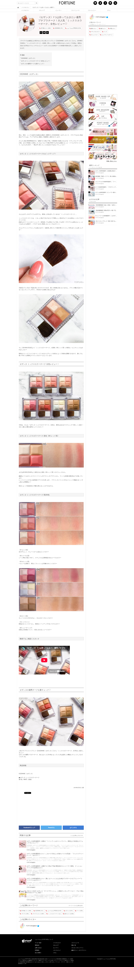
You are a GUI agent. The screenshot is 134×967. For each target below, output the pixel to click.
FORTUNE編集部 (31, 850)
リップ (105, 31)
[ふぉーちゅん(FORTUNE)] (67, 3)
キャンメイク (94, 34)
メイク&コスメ (25, 10)
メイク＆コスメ (57, 942)
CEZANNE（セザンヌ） (28, 58)
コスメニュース (75, 10)
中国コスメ (112, 28)
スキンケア (42, 10)
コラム (108, 10)
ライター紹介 (38, 942)
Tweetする (51, 827)
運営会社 (37, 945)
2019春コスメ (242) (46, 28)
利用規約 (37, 950)
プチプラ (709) (25, 913)
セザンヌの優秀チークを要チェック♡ (32, 64)
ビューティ (59, 10)
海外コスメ (103, 28)
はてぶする (73, 827)
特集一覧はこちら (111, 161)
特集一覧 (73, 945)
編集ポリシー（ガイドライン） (79, 950)
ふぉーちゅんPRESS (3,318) (73, 28)
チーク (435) (79, 910)
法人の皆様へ (38, 952)
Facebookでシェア (29, 827)
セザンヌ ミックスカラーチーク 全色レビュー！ (36, 61)
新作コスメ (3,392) (69, 913)
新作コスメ (93, 28)
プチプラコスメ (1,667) (38, 913)
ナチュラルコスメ (95, 31)
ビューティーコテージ (106, 34)
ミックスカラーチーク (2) (54, 913)
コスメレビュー (92, 10)
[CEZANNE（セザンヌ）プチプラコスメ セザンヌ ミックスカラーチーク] (51, 106)
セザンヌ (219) (69, 910)
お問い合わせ (38, 947)
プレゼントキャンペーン (77, 947)
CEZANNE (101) (58, 28)
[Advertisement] (34, 809)
